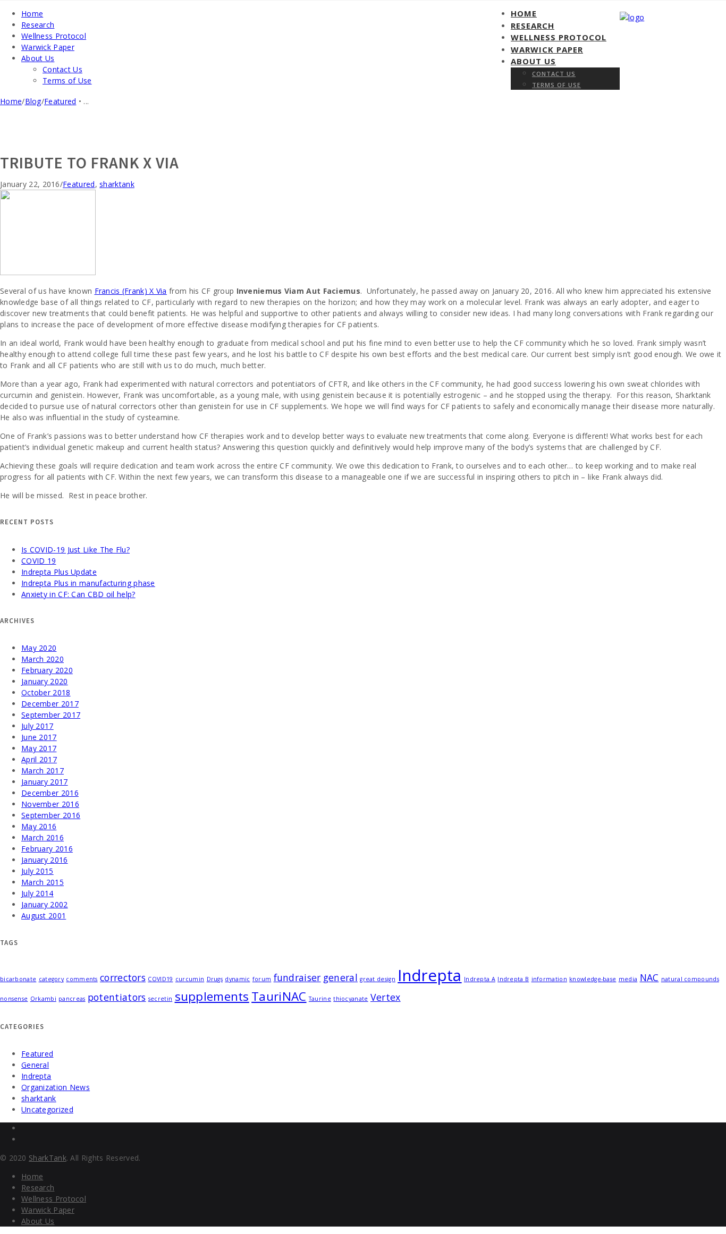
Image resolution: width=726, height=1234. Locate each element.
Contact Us (554, 74)
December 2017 (50, 704)
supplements (212, 996)
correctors (123, 977)
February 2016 (47, 849)
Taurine (320, 998)
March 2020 (42, 659)
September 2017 (50, 715)
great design (377, 979)
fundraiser (297, 977)
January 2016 (44, 860)
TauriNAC (278, 996)
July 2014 (37, 893)
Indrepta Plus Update (59, 572)
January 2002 (44, 904)
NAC (649, 977)
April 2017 (39, 759)
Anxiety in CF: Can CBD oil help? (78, 594)
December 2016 (50, 793)
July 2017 (37, 726)
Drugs (215, 979)
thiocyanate (350, 998)
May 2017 (38, 748)
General (35, 1065)
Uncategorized (47, 1109)
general (340, 977)
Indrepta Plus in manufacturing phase (88, 583)
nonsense (14, 998)
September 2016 (50, 815)
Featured (60, 101)
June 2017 (39, 737)
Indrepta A (479, 979)
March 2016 (42, 837)
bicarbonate (18, 979)
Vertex (385, 997)
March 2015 (42, 882)
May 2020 (38, 648)
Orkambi (43, 998)
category (51, 979)
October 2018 (46, 692)
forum (262, 979)
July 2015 (37, 871)
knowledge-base (592, 979)
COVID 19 (38, 561)
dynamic (237, 979)
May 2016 (38, 826)
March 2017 (42, 770)
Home (524, 13)
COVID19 (160, 979)
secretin (160, 998)
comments (81, 979)
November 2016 (50, 804)
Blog (33, 101)
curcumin (189, 979)
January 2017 (44, 782)
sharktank (116, 184)
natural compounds (690, 979)
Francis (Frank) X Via (131, 291)
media (628, 979)
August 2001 (43, 915)
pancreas (71, 998)
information (549, 979)
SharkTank (47, 1158)
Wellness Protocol (558, 37)
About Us (533, 61)
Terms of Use (556, 85)
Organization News (55, 1087)
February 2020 (47, 670)
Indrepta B (513, 979)
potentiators (117, 997)
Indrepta (429, 975)
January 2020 (44, 681)
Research (532, 25)
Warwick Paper (547, 49)
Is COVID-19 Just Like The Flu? (75, 549)
